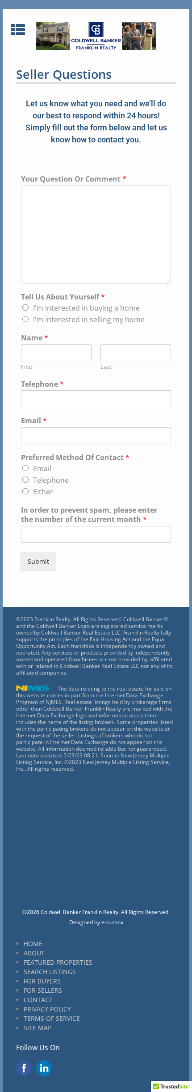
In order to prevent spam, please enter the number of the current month (89, 515)
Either (43, 492)
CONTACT (38, 999)
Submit (38, 561)
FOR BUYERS (42, 981)
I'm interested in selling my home (89, 319)
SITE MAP (37, 1027)
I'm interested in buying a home (86, 308)
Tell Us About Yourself (63, 297)
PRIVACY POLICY (47, 1009)
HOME (33, 943)
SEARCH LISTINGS (50, 971)
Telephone (42, 384)
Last (106, 367)
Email (34, 420)
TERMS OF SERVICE (52, 1018)
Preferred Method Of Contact (75, 457)
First (27, 367)
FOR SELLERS (43, 990)
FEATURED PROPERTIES (58, 962)
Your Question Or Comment (73, 179)
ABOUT (34, 953)
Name (34, 338)
